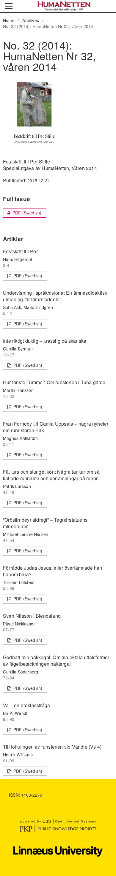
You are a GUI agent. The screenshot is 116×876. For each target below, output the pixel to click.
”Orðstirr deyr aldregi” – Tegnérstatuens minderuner (45, 523)
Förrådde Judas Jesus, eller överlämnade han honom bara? (52, 571)
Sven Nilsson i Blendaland (32, 615)
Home (9, 20)
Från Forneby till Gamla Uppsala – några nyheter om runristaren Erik (55, 427)
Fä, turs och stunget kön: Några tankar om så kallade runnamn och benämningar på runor (51, 475)
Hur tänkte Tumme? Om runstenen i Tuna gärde (54, 382)
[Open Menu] (9, 6)
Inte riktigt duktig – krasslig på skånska (44, 340)
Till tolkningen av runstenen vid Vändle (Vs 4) (52, 746)
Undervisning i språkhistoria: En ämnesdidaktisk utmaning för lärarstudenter (55, 296)
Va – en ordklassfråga (26, 705)
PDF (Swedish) (22, 213)
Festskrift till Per (20, 251)
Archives (30, 20)
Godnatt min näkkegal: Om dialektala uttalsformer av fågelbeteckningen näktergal (56, 660)
